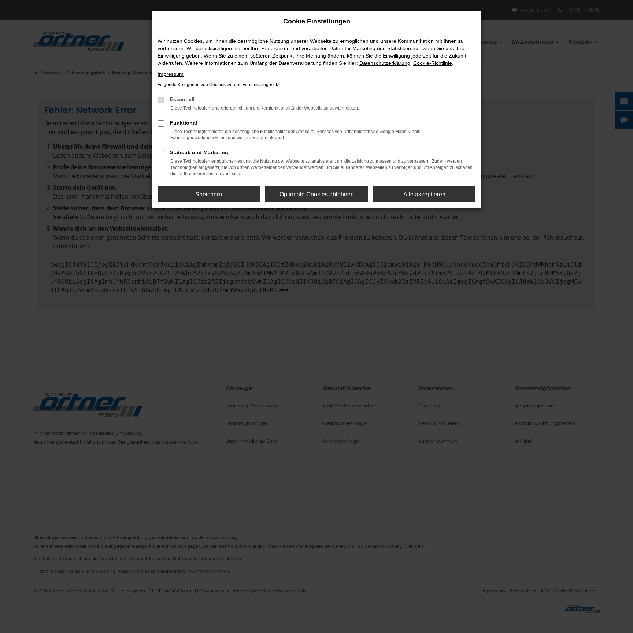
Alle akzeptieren (424, 194)
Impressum (171, 74)
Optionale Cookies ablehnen (317, 194)
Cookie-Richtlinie (432, 63)
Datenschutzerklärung (384, 63)
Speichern (208, 194)
